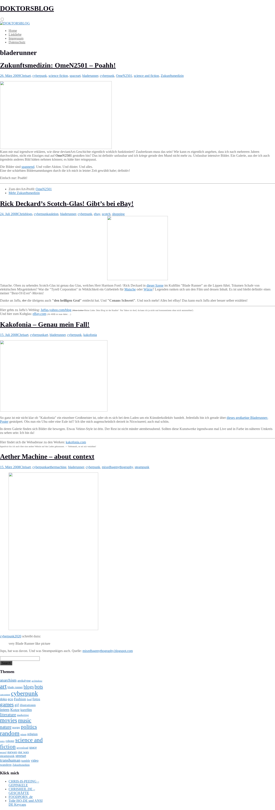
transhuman (10, 760)
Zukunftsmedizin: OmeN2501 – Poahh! (58, 65)
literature (8, 714)
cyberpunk (39, 76)
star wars (23, 752)
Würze (148, 289)
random (10, 733)
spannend (27, 167)
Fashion (20, 699)
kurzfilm (26, 710)
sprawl (3, 752)
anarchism (8, 680)
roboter (10, 741)
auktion (53, 214)
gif (17, 705)
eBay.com (39, 314)
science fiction (58, 76)
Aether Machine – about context (47, 456)
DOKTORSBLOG (27, 8)
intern (4, 709)
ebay (97, 214)
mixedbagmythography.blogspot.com (107, 651)
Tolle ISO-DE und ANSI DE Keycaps (26, 802)
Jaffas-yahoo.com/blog (56, 310)
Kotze (15, 710)
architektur (37, 681)
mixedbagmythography (117, 467)
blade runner (15, 687)
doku (3, 699)
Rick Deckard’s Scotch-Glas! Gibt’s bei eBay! (67, 203)
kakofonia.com (76, 442)
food (29, 699)
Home (13, 30)
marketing (23, 715)
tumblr (25, 760)
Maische (130, 289)
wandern (6, 764)
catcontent (5, 694)
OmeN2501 (124, 76)
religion (32, 734)
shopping (118, 214)
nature (5, 726)
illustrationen (28, 705)
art (29, 76)
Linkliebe (15, 34)
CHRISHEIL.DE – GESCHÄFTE (22, 791)
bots (39, 686)
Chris (23, 76)
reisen (23, 734)
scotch (106, 214)
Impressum (16, 38)
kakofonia (90, 335)
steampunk (142, 467)
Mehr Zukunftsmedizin (24, 193)
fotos (36, 699)
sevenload (22, 747)
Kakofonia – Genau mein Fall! (45, 324)
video (34, 760)
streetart (20, 756)
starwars (12, 752)
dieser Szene (155, 285)
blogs (28, 214)
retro (2, 741)
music (24, 720)
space (73, 76)
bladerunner (90, 76)
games (7, 704)
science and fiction (146, 76)
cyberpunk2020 (10, 636)
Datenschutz (17, 42)
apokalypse (24, 680)
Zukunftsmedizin (172, 76)
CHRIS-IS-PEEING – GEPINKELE (24, 783)
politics (29, 726)
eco (10, 699)
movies (8, 720)
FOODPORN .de (21, 797)
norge (16, 727)
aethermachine (56, 467)
